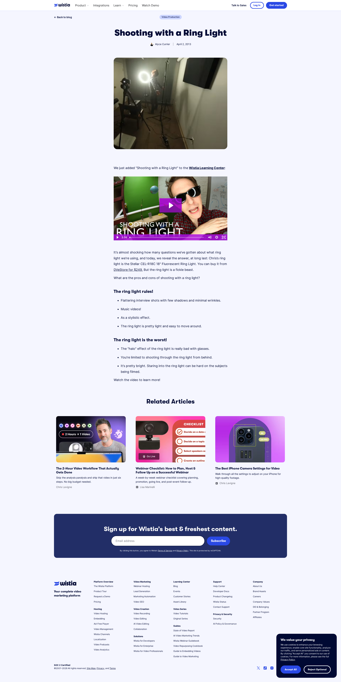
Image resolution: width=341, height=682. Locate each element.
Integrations (101, 5)
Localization (100, 639)
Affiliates (257, 617)
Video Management (103, 629)
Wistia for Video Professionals (148, 651)
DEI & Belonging (261, 607)
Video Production (171, 17)
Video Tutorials (180, 613)
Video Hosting (101, 613)
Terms (113, 668)
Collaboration (140, 629)
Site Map (91, 668)
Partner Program (261, 612)
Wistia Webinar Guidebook (186, 640)
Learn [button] (117, 5)
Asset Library (179, 601)
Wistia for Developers (144, 640)
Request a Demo (102, 596)
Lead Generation (142, 591)
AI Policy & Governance (225, 623)
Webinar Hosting (142, 586)
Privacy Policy (182, 551)
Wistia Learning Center (207, 168)
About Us (257, 586)
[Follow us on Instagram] (272, 668)
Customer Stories (181, 596)
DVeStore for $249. (128, 270)
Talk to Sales (239, 5)
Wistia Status (219, 601)
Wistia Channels (102, 634)
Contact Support (221, 607)
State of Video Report (183, 630)
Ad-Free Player (101, 623)
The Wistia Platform (103, 586)
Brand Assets (259, 591)
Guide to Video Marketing (186, 656)
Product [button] (80, 5)
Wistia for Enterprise (143, 646)
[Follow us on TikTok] (265, 668)
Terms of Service (165, 551)
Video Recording (142, 613)
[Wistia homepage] (63, 5)
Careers (257, 596)
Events (176, 591)
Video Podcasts (101, 644)
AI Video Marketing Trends (186, 635)
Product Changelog (222, 596)
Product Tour (100, 591)
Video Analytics (101, 649)
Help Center (219, 586)
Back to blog (63, 17)
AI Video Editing (141, 623)
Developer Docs (221, 591)
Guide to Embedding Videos (187, 651)
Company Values (261, 601)
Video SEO (139, 601)
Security (217, 618)
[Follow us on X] (258, 668)
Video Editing (140, 618)
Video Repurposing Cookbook (188, 646)
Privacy (100, 668)
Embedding (99, 618)
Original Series (180, 618)
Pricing (133, 5)
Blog (175, 586)
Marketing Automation (145, 596)
